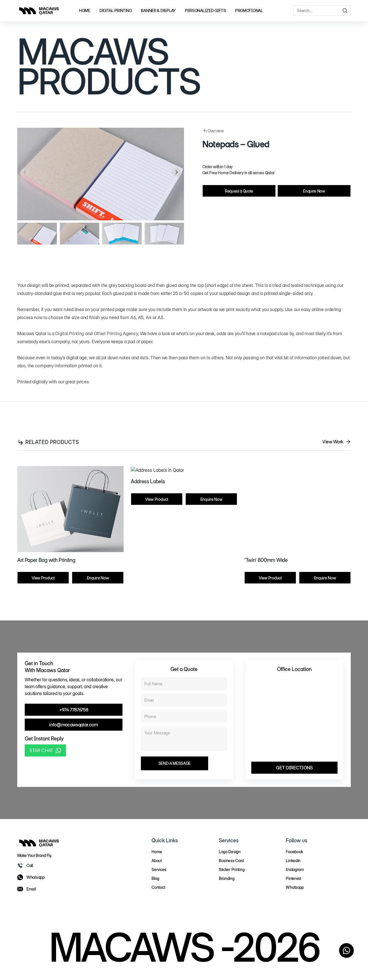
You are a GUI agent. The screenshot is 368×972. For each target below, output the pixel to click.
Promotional (249, 10)
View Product (43, 577)
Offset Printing (108, 333)
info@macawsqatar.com (73, 724)
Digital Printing (115, 10)
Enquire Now (314, 191)
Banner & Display (158, 10)
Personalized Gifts (205, 10)
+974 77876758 (73, 710)
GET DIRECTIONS (294, 768)
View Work (332, 442)
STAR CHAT (41, 750)
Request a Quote (239, 191)
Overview (216, 130)
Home (84, 10)
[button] (176, 172)
